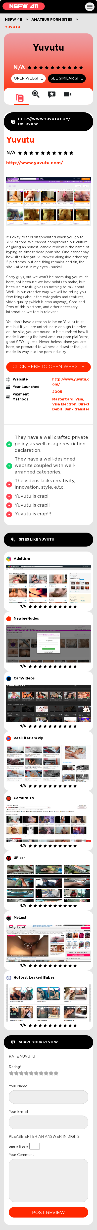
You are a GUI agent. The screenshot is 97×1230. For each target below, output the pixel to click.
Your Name (18, 1086)
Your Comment (21, 1154)
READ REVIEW (48, 572)
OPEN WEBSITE (28, 78)
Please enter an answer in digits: (44, 1136)
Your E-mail (18, 1111)
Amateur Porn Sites (51, 19)
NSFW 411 (13, 19)
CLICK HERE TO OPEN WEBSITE (48, 367)
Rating (15, 1067)
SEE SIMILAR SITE (67, 78)
